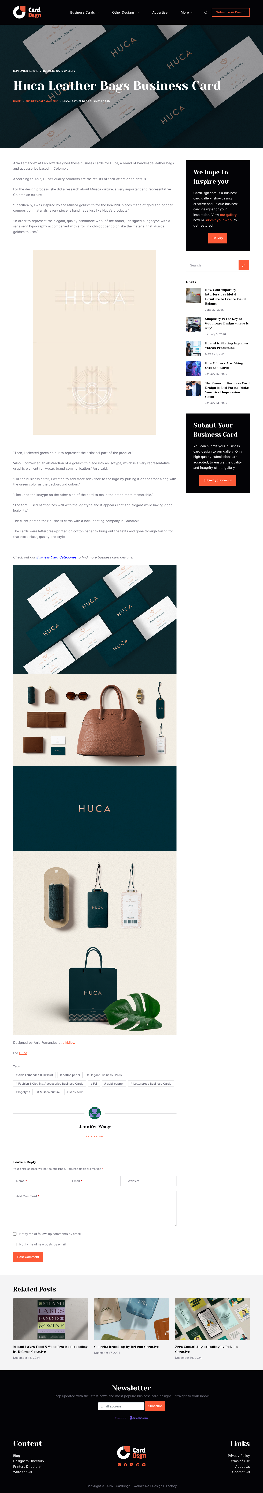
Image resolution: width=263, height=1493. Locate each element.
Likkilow (69, 1042)
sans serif (75, 1092)
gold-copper (114, 1083)
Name (21, 1181)
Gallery (217, 238)
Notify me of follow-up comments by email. (50, 1234)
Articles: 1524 (95, 1136)
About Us (242, 1466)
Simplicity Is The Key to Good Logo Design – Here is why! (227, 323)
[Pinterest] (137, 1464)
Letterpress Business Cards (151, 1083)
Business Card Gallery (59, 70)
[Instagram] (119, 1464)
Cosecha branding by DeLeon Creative (126, 1347)
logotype (23, 1092)
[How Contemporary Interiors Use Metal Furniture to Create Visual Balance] (193, 295)
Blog (16, 1456)
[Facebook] (125, 1464)
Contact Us (241, 1472)
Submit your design (217, 480)
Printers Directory (27, 1466)
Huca (23, 1053)
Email (77, 1181)
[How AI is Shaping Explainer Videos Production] (193, 348)
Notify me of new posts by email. (43, 1244)
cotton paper (70, 1075)
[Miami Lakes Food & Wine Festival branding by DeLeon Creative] (50, 1319)
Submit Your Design (230, 12)
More (185, 12)
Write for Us (22, 1472)
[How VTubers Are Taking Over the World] (193, 368)
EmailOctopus (140, 1418)
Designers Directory (28, 1461)
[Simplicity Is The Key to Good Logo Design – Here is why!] (193, 324)
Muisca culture (48, 1092)
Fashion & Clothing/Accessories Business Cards (49, 1083)
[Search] (206, 12)
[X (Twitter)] (131, 1464)
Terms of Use (239, 1461)
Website (134, 1181)
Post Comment (28, 1257)
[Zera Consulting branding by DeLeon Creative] (212, 1319)
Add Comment (27, 1196)
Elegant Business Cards (104, 1075)
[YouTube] (143, 1464)
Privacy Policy (239, 1456)
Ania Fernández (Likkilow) (34, 1075)
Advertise (159, 12)
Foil (93, 1083)
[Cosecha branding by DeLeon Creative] (131, 1319)
